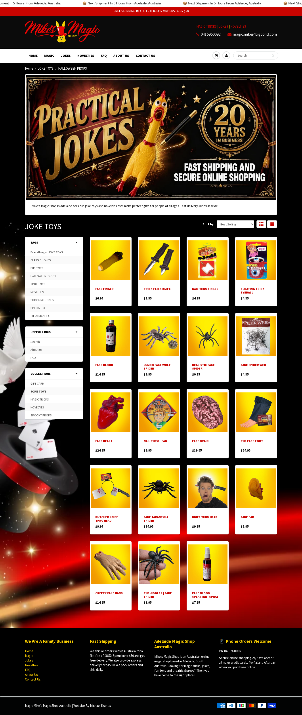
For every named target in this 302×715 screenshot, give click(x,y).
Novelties (85, 55)
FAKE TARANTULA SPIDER (156, 518)
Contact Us (145, 55)
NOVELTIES (238, 26)
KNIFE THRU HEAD (204, 517)
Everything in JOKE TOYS (47, 252)
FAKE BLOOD (104, 365)
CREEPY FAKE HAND (109, 593)
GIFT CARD (37, 383)
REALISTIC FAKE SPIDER (203, 366)
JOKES (224, 26)
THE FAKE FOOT (252, 441)
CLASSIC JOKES (41, 260)
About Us (121, 55)
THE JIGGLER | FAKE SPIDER (158, 595)
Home (33, 55)
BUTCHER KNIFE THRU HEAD (106, 518)
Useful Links (41, 332)
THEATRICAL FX (40, 316)
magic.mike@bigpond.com (255, 34)
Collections (41, 374)
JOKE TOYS (46, 68)
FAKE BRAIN (200, 441)
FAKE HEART (104, 441)
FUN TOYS (37, 268)
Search (35, 342)
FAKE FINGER (104, 289)
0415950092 (211, 34)
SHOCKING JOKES (42, 300)
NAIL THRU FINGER (205, 289)
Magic (49, 55)
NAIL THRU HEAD (155, 441)
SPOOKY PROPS (41, 415)
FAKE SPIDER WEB (253, 365)
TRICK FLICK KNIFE (157, 289)
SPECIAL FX (38, 308)
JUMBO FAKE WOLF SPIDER (157, 366)
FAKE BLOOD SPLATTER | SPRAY (205, 595)
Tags (34, 242)
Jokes (66, 55)
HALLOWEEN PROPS (43, 276)
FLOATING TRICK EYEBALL (252, 290)
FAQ (104, 55)
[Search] (272, 55)
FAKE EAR (247, 517)
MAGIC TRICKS (206, 26)
